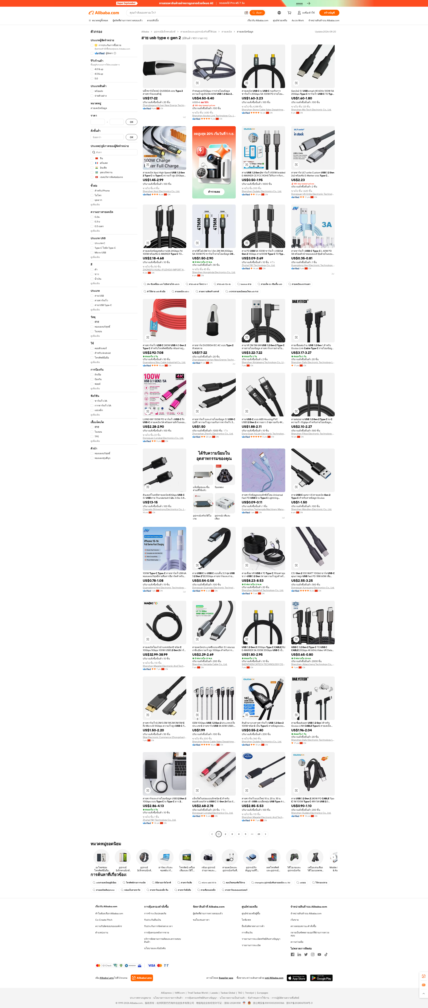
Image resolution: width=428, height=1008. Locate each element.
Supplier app (226, 978)
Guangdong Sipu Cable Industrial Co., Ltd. (164, 362)
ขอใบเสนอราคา (201, 919)
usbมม (303, 882)
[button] (246, 13)
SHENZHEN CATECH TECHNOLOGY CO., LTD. (263, 664)
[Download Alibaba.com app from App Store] (297, 978)
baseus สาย (246, 284)
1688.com (180, 992)
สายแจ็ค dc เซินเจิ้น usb (271, 284)
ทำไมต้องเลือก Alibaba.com (109, 913)
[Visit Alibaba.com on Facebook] (293, 954)
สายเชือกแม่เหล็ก (208, 890)
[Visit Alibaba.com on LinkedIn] (299, 954)
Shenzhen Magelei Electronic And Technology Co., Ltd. (164, 666)
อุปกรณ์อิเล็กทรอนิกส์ (164, 31)
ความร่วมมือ (297, 942)
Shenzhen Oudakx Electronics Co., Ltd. (262, 191)
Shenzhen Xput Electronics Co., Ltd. (161, 191)
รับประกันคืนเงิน (152, 919)
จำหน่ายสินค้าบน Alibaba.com (306, 913)
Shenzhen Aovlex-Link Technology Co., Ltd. (214, 115)
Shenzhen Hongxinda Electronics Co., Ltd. (213, 272)
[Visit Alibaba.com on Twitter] (306, 954)
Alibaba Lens (107, 978)
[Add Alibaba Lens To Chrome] (142, 978)
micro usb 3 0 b (209, 882)
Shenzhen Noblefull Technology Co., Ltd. (263, 590)
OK (131, 121)
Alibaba (145, 31)
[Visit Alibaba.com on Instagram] (313, 954)
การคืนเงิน (247, 932)
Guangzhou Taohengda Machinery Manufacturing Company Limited (263, 509)
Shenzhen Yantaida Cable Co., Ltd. (209, 664)
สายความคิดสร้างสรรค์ (209, 291)
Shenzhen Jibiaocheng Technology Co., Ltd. (313, 664)
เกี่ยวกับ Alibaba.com (106, 906)
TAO (240, 992)
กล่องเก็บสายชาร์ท (132, 890)
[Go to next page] (265, 834)
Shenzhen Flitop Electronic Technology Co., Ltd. (313, 433)
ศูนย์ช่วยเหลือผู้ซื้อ (251, 913)
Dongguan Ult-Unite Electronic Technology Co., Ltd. (313, 194)
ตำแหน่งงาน (101, 932)
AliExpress (166, 992)
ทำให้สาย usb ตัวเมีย (156, 291)
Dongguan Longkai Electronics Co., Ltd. (163, 438)
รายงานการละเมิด (251, 945)
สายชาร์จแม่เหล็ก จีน (159, 890)
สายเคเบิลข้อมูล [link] (245, 31)
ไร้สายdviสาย (321, 882)
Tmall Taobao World (198, 992)
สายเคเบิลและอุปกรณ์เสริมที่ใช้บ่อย (198, 31)
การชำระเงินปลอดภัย (155, 913)
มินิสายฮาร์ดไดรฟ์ (163, 882)
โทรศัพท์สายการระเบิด (136, 882)
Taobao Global (228, 992)
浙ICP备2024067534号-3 (299, 1003)
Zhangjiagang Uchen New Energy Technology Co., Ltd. (164, 105)
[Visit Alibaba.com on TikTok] (326, 954)
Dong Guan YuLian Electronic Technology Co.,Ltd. (263, 433)
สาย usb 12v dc (224, 284)
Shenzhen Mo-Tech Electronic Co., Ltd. (311, 109)
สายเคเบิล (227, 31)
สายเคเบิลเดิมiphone (105, 890)
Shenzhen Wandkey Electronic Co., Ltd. (311, 509)
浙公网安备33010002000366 (268, 1003)
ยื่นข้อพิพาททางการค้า (253, 926)
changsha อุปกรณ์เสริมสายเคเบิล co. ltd (272, 882)
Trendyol (249, 992)
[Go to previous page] (212, 834)
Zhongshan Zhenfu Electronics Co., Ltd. (212, 433)
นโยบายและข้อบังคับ (155, 948)
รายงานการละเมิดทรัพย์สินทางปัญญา (261, 939)
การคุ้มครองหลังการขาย (156, 932)
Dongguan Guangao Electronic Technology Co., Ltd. (214, 587)
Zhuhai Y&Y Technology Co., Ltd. (258, 265)
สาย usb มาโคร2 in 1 (198, 284)
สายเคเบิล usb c (182, 291)
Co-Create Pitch (103, 919)
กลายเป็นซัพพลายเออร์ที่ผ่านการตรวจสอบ (310, 934)
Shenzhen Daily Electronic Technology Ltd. (313, 362)
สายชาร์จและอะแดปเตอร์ (236, 890)
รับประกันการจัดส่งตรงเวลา (158, 926)
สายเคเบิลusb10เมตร (301, 284)
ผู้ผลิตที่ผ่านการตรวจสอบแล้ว (208, 913)
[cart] (290, 13)
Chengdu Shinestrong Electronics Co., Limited (164, 509)
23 (259, 834)
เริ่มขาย (295, 919)
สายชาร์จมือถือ (184, 890)
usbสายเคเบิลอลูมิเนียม (106, 882)
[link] (423, 976)
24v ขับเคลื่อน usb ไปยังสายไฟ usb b (163, 284)
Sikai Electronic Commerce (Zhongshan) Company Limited (164, 737)
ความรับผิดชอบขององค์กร (108, 926)
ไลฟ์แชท (246, 919)
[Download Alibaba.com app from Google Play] (321, 978)
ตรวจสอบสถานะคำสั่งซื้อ (303, 926)
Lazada (214, 992)
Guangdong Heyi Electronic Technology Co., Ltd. (313, 265)
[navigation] (114, 433)
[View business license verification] (244, 1003)
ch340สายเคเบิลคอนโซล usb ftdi (243, 291)
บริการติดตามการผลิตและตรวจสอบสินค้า (162, 940)
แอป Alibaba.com (274, 978)
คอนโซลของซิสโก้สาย (235, 882)
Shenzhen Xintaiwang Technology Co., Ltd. (263, 362)
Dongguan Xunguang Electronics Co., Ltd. (312, 587)
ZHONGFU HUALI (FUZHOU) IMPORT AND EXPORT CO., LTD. (164, 269)
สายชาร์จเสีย (186, 882)
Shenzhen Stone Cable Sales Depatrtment (263, 109)
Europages (262, 992)
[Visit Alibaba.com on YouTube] (319, 954)
